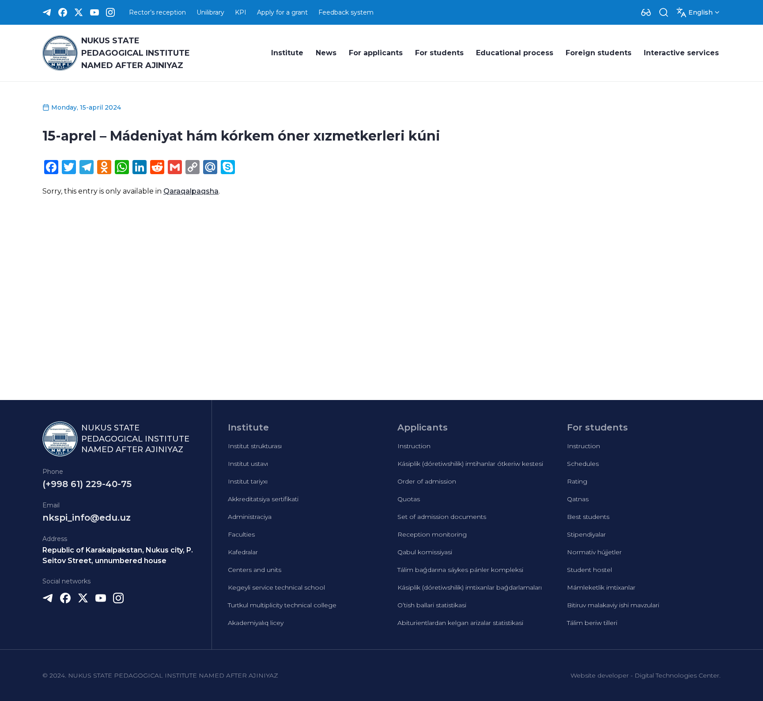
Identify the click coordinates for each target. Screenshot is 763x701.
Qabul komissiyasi (424, 552)
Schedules (583, 464)
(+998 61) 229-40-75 (87, 484)
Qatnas (578, 499)
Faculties (241, 534)
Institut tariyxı (248, 481)
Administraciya (250, 517)
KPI (240, 12)
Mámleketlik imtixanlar (601, 587)
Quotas (408, 499)
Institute (287, 53)
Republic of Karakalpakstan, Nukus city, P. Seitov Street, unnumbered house (117, 555)
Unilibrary (210, 12)
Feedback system (346, 12)
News (326, 53)
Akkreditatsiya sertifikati (263, 499)
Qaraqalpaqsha (191, 191)
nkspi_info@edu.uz (86, 517)
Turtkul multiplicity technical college (282, 605)
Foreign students (598, 53)
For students (439, 53)
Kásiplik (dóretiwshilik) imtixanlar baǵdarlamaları (469, 587)
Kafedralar (243, 552)
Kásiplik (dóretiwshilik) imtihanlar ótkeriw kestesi (470, 464)
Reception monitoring (432, 534)
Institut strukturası (255, 446)
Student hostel (589, 570)
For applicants (376, 53)
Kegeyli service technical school (276, 587)
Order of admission (426, 481)
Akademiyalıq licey (255, 623)
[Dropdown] (646, 12)
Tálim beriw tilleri (592, 623)
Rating (577, 481)
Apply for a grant (282, 12)
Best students (588, 517)
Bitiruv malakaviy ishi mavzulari (613, 605)
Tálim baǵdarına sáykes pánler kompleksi (460, 570)
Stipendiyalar (586, 534)
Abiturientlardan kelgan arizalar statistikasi (460, 623)
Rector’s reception (157, 12)
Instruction (414, 446)
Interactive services (681, 53)
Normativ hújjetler (594, 552)
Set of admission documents (441, 517)
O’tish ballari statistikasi (431, 605)
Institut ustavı (248, 464)
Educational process (514, 53)
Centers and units (254, 570)
